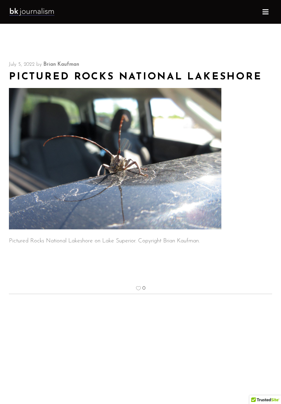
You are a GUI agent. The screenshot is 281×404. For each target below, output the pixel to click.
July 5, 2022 (22, 64)
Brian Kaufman (61, 64)
